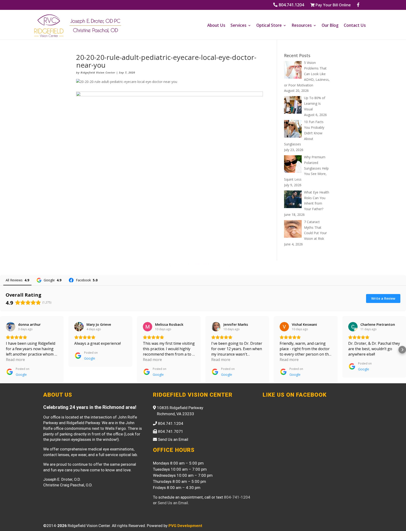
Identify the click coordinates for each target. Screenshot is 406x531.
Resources (302, 26)
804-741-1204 (237, 497)
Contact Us (355, 26)
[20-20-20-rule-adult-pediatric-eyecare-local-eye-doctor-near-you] (169, 189)
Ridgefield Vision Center (98, 72)
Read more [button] (15, 359)
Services (238, 26)
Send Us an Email (173, 502)
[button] (4, 349)
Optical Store (269, 26)
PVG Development (185, 525)
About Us (216, 26)
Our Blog (330, 26)
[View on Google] (10, 326)
